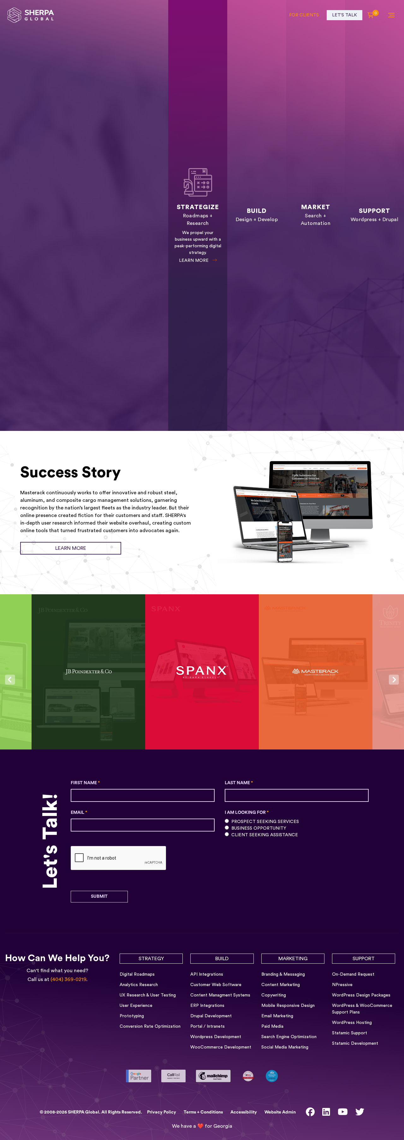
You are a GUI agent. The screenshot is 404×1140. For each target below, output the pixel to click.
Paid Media (272, 1026)
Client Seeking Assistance (264, 835)
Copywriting (273, 995)
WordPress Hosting (352, 1022)
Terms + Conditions (203, 1112)
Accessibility (243, 1112)
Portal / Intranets (207, 1026)
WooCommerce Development (220, 1047)
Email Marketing (277, 1016)
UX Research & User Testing (148, 995)
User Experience (136, 1005)
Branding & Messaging (283, 974)
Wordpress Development (215, 1037)
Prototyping (132, 1016)
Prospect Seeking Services (265, 822)
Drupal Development (211, 1016)
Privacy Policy (161, 1112)
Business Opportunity (258, 828)
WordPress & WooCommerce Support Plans (362, 1008)
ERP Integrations (207, 1005)
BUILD (222, 958)
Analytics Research (139, 985)
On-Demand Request (353, 974)
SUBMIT (99, 896)
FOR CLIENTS (304, 15)
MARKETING (292, 958)
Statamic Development (355, 1043)
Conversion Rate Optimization (150, 1026)
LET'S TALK (344, 15)
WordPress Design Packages (361, 995)
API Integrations (206, 974)
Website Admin (280, 1112)
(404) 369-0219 (68, 979)
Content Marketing (280, 985)
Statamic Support (349, 1033)
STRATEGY (151, 958)
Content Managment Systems (220, 995)
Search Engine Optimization (289, 1037)
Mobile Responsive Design (288, 1005)
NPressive (342, 985)
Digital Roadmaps (137, 974)
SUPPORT (364, 958)
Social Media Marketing (284, 1047)
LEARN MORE (194, 260)
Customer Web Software (215, 985)
